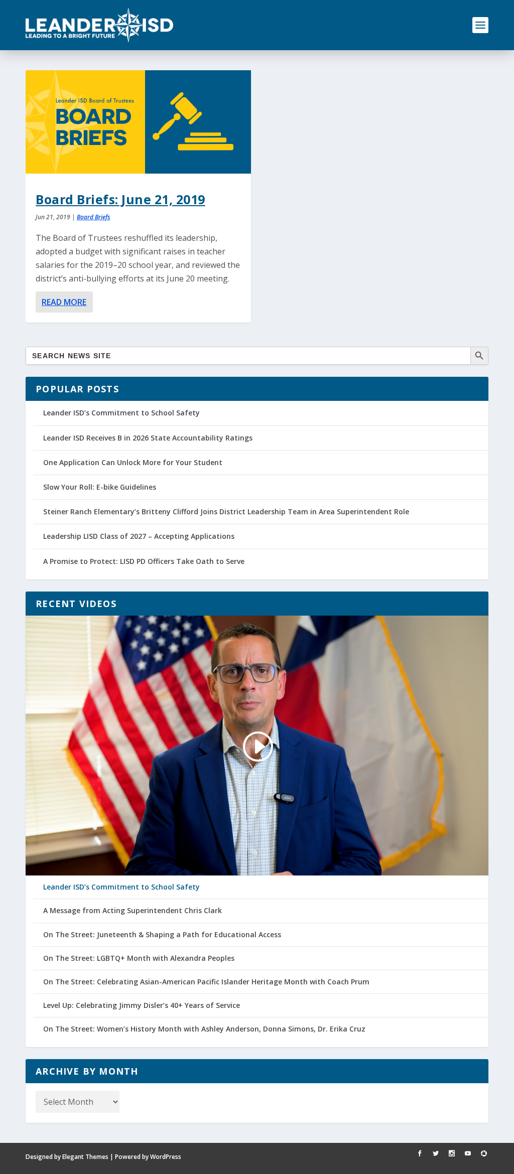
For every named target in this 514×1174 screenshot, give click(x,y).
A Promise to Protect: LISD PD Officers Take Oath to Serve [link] (143, 561)
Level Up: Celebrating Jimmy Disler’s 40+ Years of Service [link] (141, 1005)
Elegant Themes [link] (85, 1156)
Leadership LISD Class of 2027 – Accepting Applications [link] (138, 536)
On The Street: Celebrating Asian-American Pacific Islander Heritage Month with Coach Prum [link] (206, 981)
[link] (99, 25)
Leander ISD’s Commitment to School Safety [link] (121, 412)
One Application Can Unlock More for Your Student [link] (132, 462)
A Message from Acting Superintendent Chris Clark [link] (132, 910)
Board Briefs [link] (93, 217)
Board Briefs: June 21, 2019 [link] (120, 199)
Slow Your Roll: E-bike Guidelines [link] (99, 487)
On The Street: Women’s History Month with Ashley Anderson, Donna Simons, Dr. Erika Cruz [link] (204, 1029)
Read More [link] (64, 302)
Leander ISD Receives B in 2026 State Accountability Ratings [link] (147, 438)
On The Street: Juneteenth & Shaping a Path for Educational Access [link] (162, 934)
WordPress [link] (165, 1156)
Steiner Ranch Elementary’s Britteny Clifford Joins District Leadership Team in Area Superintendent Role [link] (226, 511)
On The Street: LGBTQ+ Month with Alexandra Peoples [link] (138, 958)
